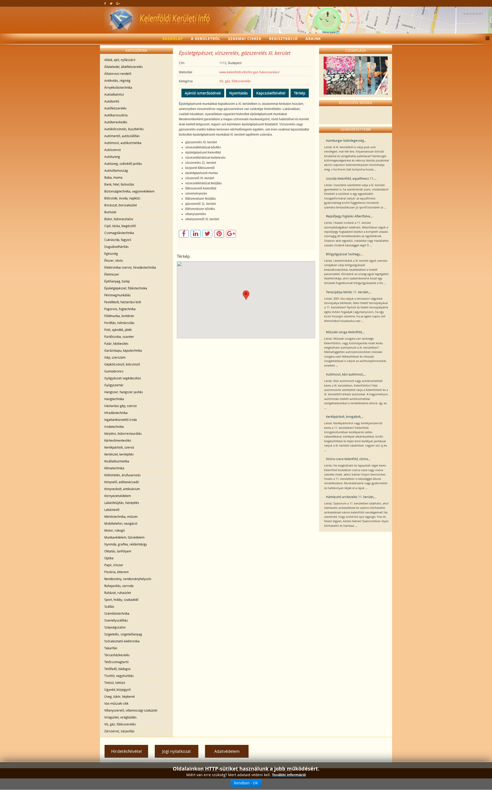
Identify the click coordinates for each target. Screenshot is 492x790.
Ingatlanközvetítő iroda (120, 420)
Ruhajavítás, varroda (119, 586)
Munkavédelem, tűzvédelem (124, 537)
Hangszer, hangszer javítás (123, 392)
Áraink (313, 38)
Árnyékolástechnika (118, 87)
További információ (289, 774)
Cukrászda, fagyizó (117, 240)
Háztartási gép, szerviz (120, 406)
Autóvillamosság (116, 170)
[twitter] (111, 3)
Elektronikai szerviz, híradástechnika (130, 267)
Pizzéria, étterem (116, 572)
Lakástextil (111, 510)
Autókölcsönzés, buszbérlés (124, 129)
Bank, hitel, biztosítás (119, 184)
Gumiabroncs (114, 371)
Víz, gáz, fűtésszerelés (120, 724)
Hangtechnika (114, 399)
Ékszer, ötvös (113, 260)
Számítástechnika (116, 613)
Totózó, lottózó (114, 683)
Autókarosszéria (116, 115)
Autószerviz (112, 150)
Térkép (299, 92)
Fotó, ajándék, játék (118, 330)
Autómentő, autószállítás (122, 136)
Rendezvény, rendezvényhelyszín (127, 579)
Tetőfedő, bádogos (117, 669)
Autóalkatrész (114, 94)
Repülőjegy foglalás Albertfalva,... (349, 216)
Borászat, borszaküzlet (120, 205)
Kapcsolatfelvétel (270, 92)
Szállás (109, 606)
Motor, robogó (114, 530)
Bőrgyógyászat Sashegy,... (344, 254)
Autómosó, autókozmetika (122, 143)
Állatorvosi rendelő (117, 74)
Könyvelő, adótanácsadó (121, 482)
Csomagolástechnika (119, 233)
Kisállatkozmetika (116, 461)
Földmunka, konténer (119, 316)
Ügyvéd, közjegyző (117, 689)
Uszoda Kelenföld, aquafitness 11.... (351, 178)
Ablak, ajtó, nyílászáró (119, 60)
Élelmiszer (111, 274)
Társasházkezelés (117, 655)
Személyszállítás (116, 620)
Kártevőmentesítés (117, 440)
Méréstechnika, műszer (121, 516)
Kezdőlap (172, 38)
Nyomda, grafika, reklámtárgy (125, 544)
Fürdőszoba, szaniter (119, 337)
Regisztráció (283, 38)
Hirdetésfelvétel (126, 751)
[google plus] (118, 3)
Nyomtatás (238, 92)
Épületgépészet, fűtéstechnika (125, 288)
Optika (109, 558)
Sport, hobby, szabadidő (121, 599)
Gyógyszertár (114, 385)
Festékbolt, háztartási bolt (122, 302)
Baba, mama (113, 177)
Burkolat (110, 212)
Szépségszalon (115, 627)
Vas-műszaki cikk (116, 703)
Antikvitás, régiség (117, 80)
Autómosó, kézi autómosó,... (346, 374)
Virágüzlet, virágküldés (120, 717)
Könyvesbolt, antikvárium (122, 489)
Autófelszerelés (115, 108)
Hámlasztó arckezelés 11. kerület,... (351, 497)
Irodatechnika (114, 426)
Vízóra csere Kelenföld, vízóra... (348, 459)
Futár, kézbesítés (116, 343)
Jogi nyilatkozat (176, 751)
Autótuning (112, 157)
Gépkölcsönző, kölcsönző (122, 364)
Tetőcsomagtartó (116, 662)
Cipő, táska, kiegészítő (120, 226)
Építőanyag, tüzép (117, 281)
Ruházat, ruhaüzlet (117, 593)
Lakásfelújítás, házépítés (121, 503)
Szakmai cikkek (244, 38)
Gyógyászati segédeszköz (122, 378)
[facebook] (105, 3)
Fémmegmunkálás (117, 295)
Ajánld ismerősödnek (203, 92)
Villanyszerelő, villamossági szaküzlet (130, 710)
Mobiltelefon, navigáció (120, 523)
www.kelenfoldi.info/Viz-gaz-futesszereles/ (249, 72)
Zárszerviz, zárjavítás (119, 731)
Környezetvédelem (117, 496)
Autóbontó (111, 101)
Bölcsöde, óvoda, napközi (122, 198)
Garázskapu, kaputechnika (123, 350)
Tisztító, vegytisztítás (119, 676)
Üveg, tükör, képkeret (119, 696)
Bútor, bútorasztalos (118, 219)
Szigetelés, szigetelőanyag (123, 634)
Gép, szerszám (115, 357)
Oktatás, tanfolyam (117, 551)
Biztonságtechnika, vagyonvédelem (129, 191)
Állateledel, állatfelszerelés (123, 67)
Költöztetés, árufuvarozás (122, 475)
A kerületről (205, 38)
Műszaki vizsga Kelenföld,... (345, 332)
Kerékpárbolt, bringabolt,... (345, 416)
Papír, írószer (113, 565)
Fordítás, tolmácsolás (119, 323)
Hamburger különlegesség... (346, 140)
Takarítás (110, 648)
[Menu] (486, 38)
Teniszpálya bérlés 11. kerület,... (348, 292)
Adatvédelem (227, 751)
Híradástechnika (116, 413)
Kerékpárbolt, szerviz (119, 447)
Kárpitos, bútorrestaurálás (123, 433)
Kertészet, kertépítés (119, 454)
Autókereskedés (115, 122)
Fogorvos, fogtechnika (120, 309)
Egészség (111, 253)
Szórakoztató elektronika (122, 641)
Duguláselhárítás (116, 247)
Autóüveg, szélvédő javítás (123, 163)
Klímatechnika (114, 468)
